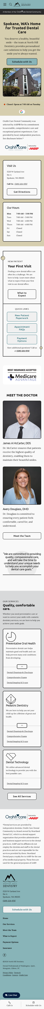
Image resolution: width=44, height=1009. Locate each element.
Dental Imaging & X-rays (17, 682)
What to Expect (22, 294)
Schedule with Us (22, 61)
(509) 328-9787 (21, 184)
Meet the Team (22, 535)
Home (5, 918)
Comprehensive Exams (17, 677)
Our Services (9, 924)
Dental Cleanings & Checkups (20, 672)
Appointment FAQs (22, 328)
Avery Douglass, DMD (16, 509)
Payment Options (22, 339)
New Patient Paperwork (22, 316)
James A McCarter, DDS (17, 443)
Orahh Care (23, 975)
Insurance (7, 948)
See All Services (22, 796)
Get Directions (22, 191)
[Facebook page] (4, 955)
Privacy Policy (8, 973)
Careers (15, 975)
